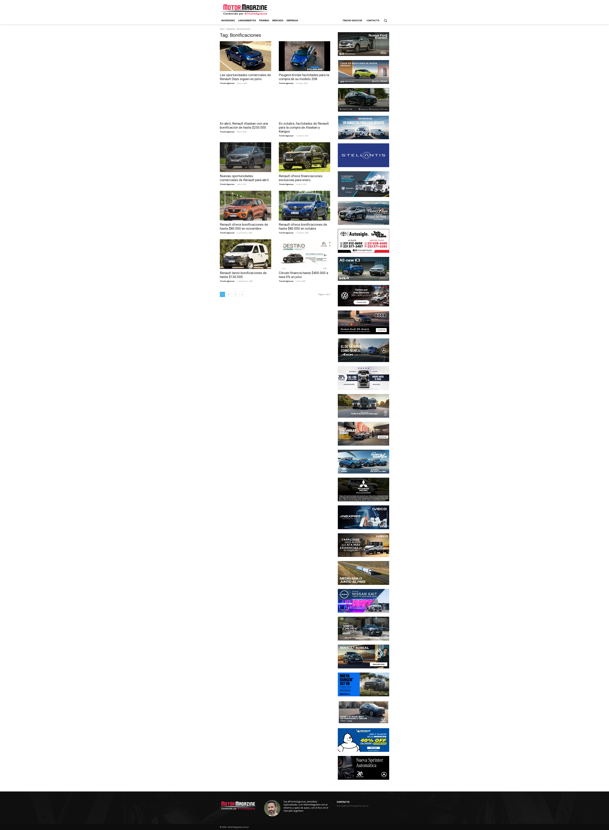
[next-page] (242, 294)
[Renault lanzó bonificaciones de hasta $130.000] (245, 254)
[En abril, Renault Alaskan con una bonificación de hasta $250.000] (245, 105)
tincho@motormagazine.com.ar (353, 805)
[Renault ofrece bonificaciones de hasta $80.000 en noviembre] (245, 206)
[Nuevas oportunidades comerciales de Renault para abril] (245, 157)
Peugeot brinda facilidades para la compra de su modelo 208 (304, 77)
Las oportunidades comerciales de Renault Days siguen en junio (245, 77)
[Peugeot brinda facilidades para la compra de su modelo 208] (304, 56)
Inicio (222, 29)
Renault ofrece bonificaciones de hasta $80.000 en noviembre (244, 226)
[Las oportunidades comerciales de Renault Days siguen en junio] (245, 56)
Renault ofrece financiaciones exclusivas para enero (300, 178)
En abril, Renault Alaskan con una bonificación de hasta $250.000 (244, 125)
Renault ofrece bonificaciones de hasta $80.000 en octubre (303, 226)
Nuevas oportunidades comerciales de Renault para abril (244, 178)
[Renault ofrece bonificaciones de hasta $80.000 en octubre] (304, 206)
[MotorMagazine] (245, 9)
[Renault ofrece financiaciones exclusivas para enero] (304, 157)
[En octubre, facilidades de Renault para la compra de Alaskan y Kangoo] (304, 105)
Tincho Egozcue (227, 83)
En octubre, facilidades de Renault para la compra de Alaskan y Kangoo (304, 127)
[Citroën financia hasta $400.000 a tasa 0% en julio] (304, 254)
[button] (385, 20)
